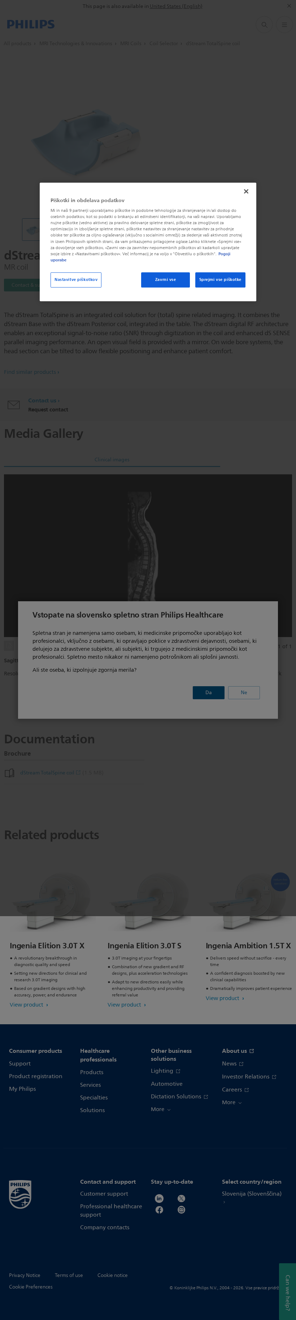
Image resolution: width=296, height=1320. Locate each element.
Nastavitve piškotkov (76, 279)
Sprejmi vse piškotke (220, 279)
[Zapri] (246, 191)
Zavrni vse (165, 279)
